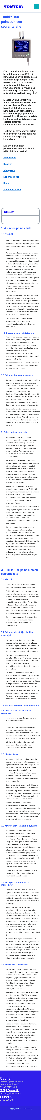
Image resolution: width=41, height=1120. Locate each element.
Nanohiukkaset (11, 176)
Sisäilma (7, 164)
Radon (6, 183)
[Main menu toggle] (36, 6)
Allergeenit (9, 170)
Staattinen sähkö (12, 189)
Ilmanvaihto (9, 157)
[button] (36, 212)
